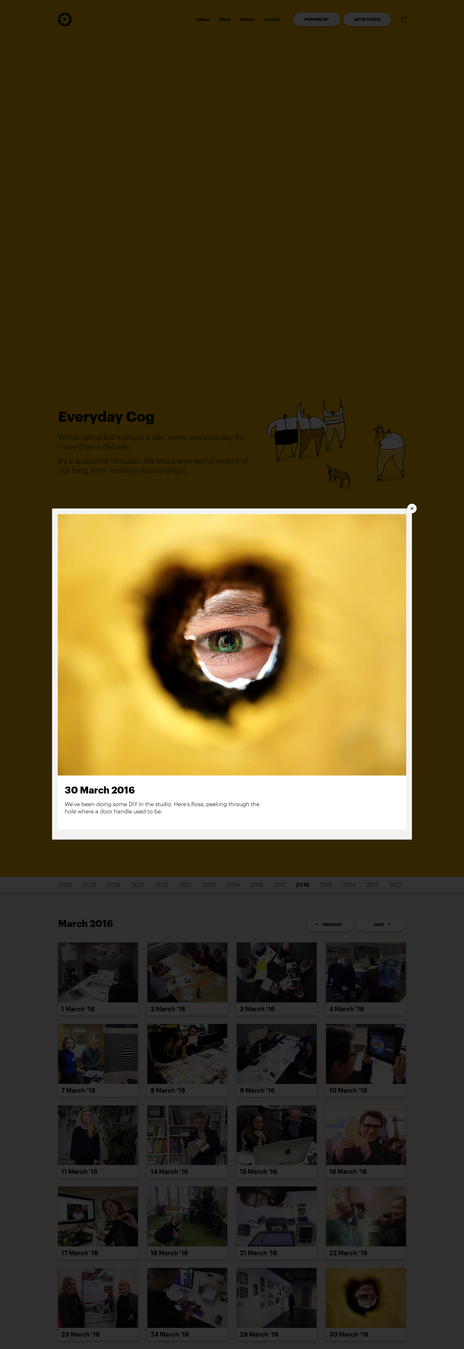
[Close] (412, 508)
